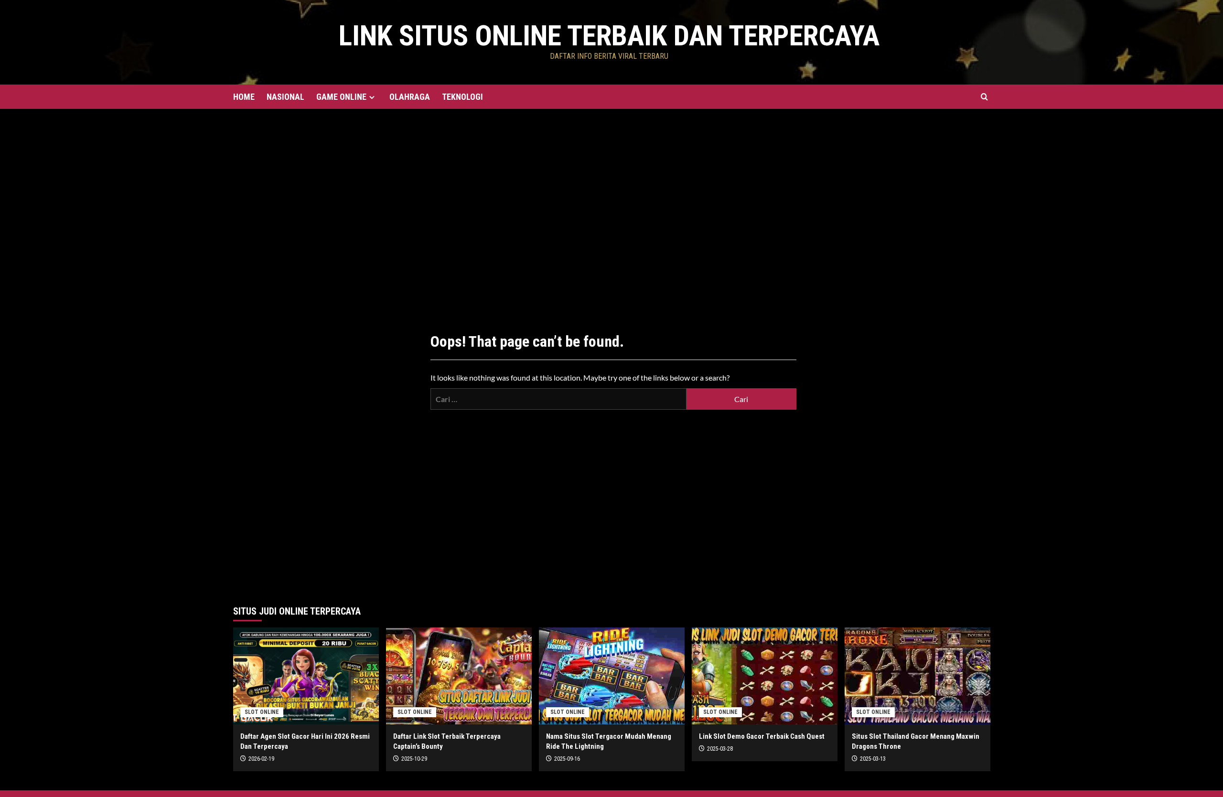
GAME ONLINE (341, 97)
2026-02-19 (261, 758)
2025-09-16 (567, 758)
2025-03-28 (720, 748)
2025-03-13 (873, 758)
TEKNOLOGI (462, 97)
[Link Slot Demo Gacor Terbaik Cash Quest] (764, 675)
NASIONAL (285, 97)
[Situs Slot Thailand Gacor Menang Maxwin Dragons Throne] (917, 675)
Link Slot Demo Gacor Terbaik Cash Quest (762, 736)
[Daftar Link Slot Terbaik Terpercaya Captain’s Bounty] (459, 675)
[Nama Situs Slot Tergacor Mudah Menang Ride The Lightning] (612, 675)
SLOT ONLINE (262, 712)
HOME (244, 97)
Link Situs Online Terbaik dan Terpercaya (609, 36)
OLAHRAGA (409, 97)
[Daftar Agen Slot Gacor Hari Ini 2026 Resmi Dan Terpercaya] (306, 675)
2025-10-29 (414, 758)
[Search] (984, 96)
